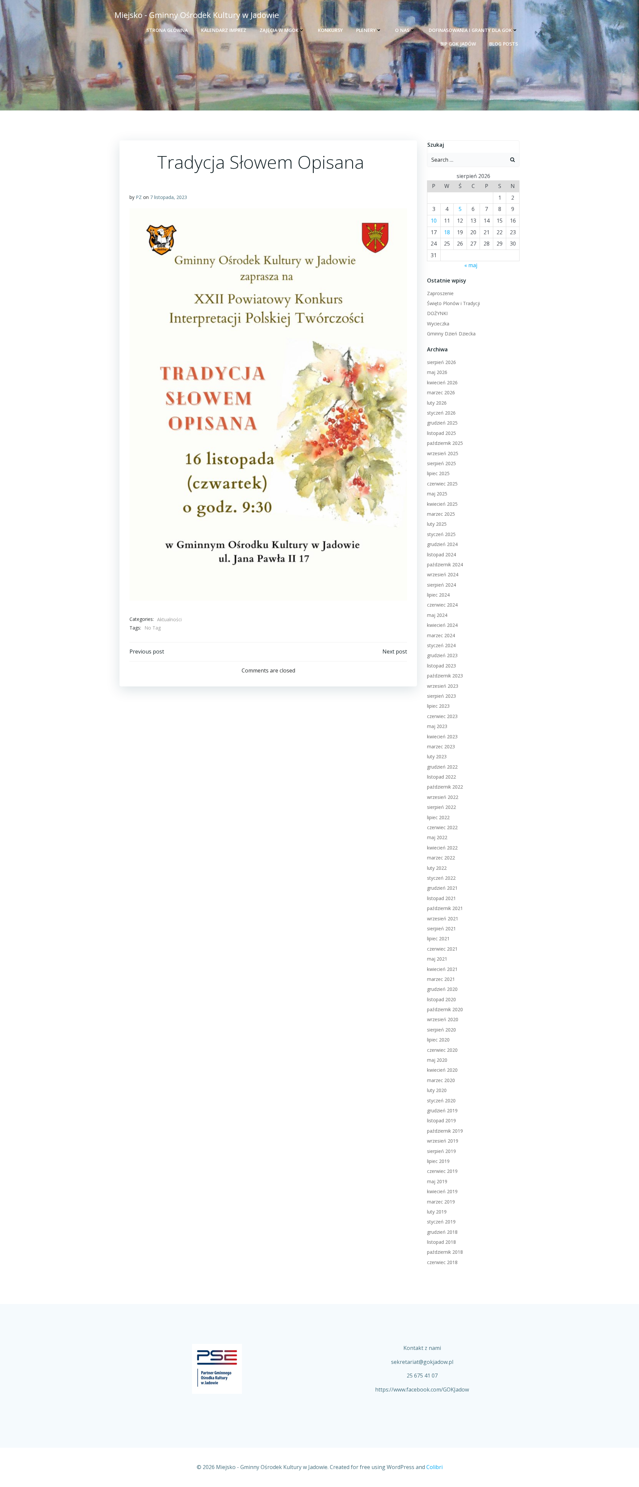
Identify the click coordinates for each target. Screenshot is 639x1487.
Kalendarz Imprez (223, 30)
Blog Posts (503, 44)
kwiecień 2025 (442, 504)
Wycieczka (438, 323)
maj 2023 (437, 726)
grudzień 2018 (442, 1232)
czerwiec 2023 (442, 716)
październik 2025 (445, 443)
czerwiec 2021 (442, 949)
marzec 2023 (441, 746)
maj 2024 (437, 615)
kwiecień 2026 (442, 382)
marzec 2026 (441, 392)
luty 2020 (437, 1090)
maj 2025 (437, 493)
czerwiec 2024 (442, 605)
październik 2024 (445, 564)
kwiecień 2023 (442, 736)
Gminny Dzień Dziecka (451, 333)
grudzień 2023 (442, 655)
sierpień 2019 (441, 1151)
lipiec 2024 (438, 595)
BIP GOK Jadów (458, 44)
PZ (139, 197)
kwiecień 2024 (442, 625)
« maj (470, 265)
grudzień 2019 (442, 1110)
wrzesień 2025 (442, 453)
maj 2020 (437, 1060)
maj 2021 (437, 959)
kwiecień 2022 (442, 847)
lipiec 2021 (438, 938)
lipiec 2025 (438, 473)
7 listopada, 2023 (168, 197)
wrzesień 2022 (442, 797)
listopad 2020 (441, 999)
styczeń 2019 (441, 1221)
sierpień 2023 (441, 696)
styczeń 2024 (441, 645)
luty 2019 (437, 1211)
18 (447, 232)
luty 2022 (437, 868)
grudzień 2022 (442, 767)
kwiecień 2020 (442, 1070)
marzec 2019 (441, 1202)
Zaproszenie (440, 293)
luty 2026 (437, 403)
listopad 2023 (441, 665)
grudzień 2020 (442, 989)
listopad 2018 (441, 1242)
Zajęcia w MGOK (279, 30)
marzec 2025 (441, 514)
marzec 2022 (441, 857)
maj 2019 (437, 1181)
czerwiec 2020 (442, 1050)
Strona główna (167, 30)
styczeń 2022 (441, 878)
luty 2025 (437, 524)
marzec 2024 (441, 635)
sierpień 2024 (441, 585)
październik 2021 (445, 908)
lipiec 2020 (438, 1039)
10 (434, 220)
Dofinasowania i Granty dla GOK (470, 30)
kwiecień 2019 (442, 1191)
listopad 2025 (441, 433)
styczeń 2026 (441, 413)
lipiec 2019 (438, 1161)
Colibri (434, 1467)
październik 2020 (445, 1009)
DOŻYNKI (437, 313)
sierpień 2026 (441, 362)
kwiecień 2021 (442, 969)
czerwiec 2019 (442, 1171)
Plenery (366, 30)
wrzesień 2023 (442, 686)
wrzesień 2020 (442, 1019)
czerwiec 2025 (442, 483)
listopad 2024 (441, 554)
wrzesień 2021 (442, 918)
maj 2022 (437, 837)
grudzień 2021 (442, 888)
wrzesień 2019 (442, 1141)
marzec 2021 (441, 979)
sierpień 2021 (441, 928)
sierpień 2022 (441, 807)
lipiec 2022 (438, 817)
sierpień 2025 (441, 463)
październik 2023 (445, 675)
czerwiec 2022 (442, 827)
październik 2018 (445, 1252)
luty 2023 (437, 756)
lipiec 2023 (438, 706)
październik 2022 (445, 787)
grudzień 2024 (442, 544)
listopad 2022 (441, 777)
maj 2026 (437, 372)
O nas (402, 30)
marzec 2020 (441, 1080)
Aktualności (169, 619)
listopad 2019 (441, 1120)
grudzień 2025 (442, 423)
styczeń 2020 (441, 1100)
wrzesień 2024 (442, 574)
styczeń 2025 (441, 534)
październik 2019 (445, 1131)
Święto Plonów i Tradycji (453, 303)
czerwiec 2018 (442, 1262)
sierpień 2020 (441, 1029)
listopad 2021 (441, 898)
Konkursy (330, 30)
